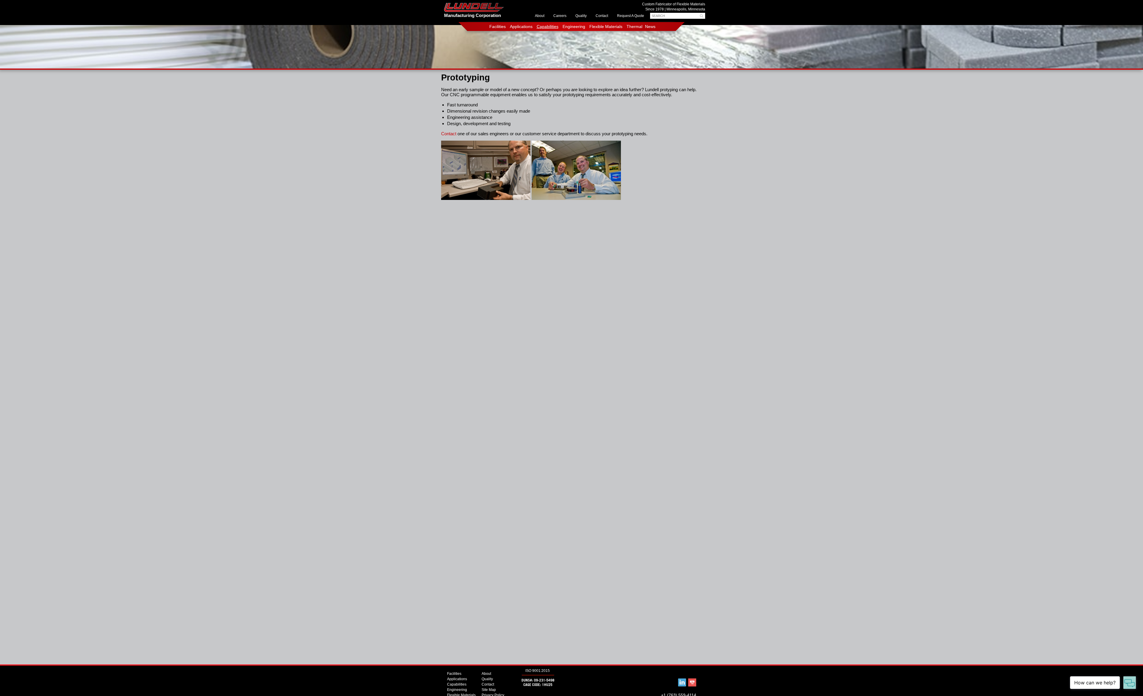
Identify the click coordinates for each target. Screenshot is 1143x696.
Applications (521, 26)
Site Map (489, 690)
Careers (559, 16)
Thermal (634, 26)
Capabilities (547, 26)
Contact (602, 16)
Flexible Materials (605, 26)
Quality (581, 16)
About (539, 16)
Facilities (497, 26)
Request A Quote (630, 16)
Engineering (574, 26)
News (650, 26)
